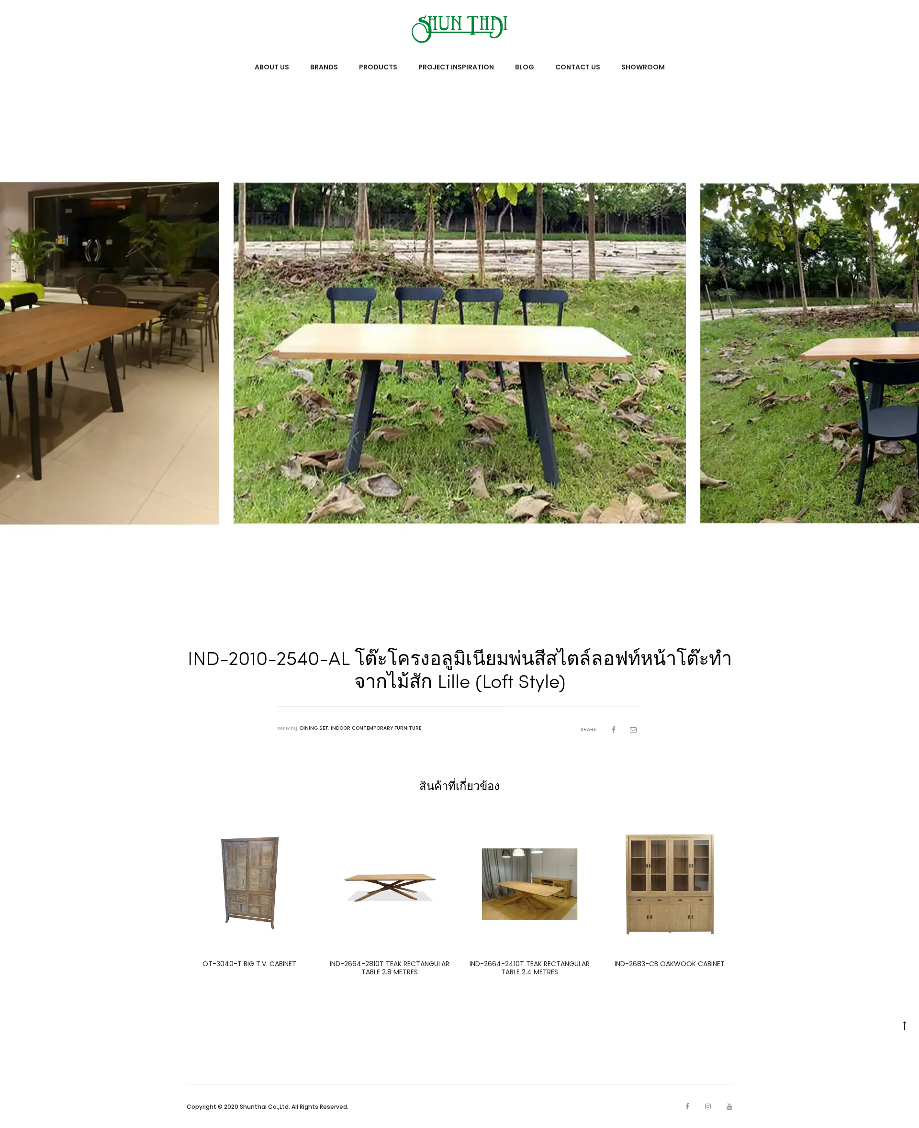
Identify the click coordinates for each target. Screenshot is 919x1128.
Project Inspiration (456, 67)
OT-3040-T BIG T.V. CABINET (249, 964)
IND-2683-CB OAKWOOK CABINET (670, 964)
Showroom (643, 67)
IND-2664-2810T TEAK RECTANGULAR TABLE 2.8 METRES (389, 968)
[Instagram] (708, 1106)
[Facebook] (687, 1106)
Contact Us (577, 67)
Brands (324, 67)
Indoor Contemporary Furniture (376, 728)
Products (378, 67)
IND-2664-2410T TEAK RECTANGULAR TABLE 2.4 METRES (530, 968)
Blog (524, 67)
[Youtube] (729, 1106)
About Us (272, 67)
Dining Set (314, 728)
